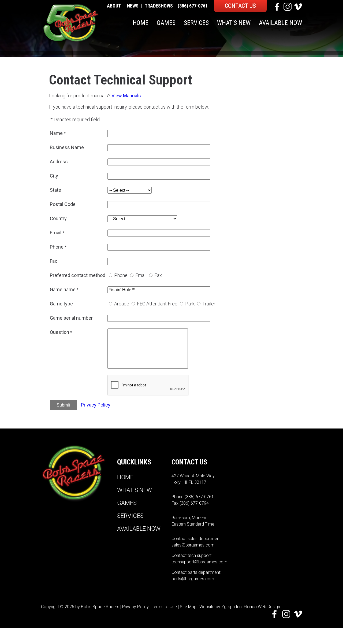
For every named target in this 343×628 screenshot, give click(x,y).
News (133, 6)
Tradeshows (159, 6)
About (114, 6)
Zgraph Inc (231, 606)
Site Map (188, 606)
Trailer (208, 303)
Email (141, 275)
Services (196, 23)
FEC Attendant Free (157, 303)
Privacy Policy (95, 405)
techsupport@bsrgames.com (199, 561)
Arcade (121, 303)
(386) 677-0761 (193, 6)
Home (140, 23)
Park (190, 303)
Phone (121, 275)
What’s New (234, 23)
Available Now (280, 23)
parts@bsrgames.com (193, 578)
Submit (63, 405)
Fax (158, 275)
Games (166, 23)
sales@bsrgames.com (193, 545)
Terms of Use (164, 606)
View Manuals (126, 95)
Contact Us (240, 5)
